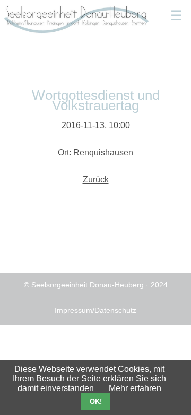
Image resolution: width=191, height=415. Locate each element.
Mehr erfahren (135, 388)
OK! (96, 401)
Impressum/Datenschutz (95, 310)
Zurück (96, 179)
